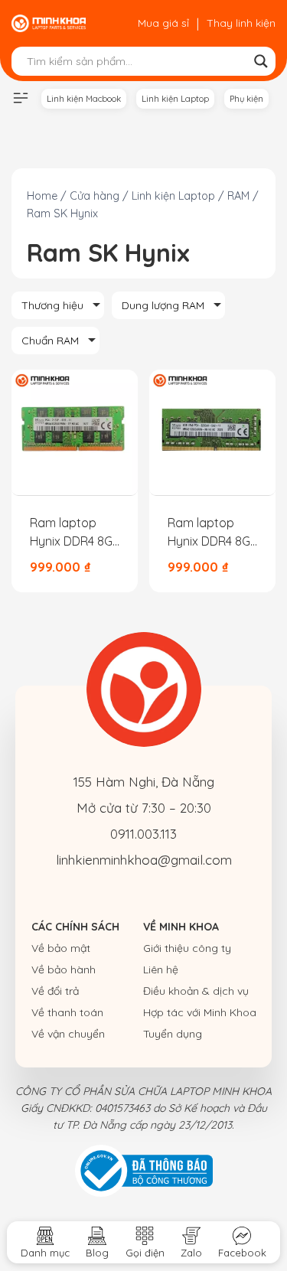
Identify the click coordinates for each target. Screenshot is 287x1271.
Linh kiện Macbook (84, 98)
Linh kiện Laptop (175, 98)
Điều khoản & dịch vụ (196, 991)
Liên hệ (160, 969)
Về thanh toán (67, 1012)
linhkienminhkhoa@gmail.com (144, 860)
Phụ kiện (246, 98)
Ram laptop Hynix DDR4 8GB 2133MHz (75, 532)
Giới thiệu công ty (187, 948)
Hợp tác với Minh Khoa (199, 1012)
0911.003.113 (143, 834)
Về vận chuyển (68, 1034)
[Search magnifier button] (261, 61)
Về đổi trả (55, 991)
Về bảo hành (63, 969)
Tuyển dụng (172, 1034)
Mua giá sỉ (163, 23)
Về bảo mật (60, 948)
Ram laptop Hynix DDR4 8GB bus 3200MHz (213, 532)
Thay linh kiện (241, 23)
